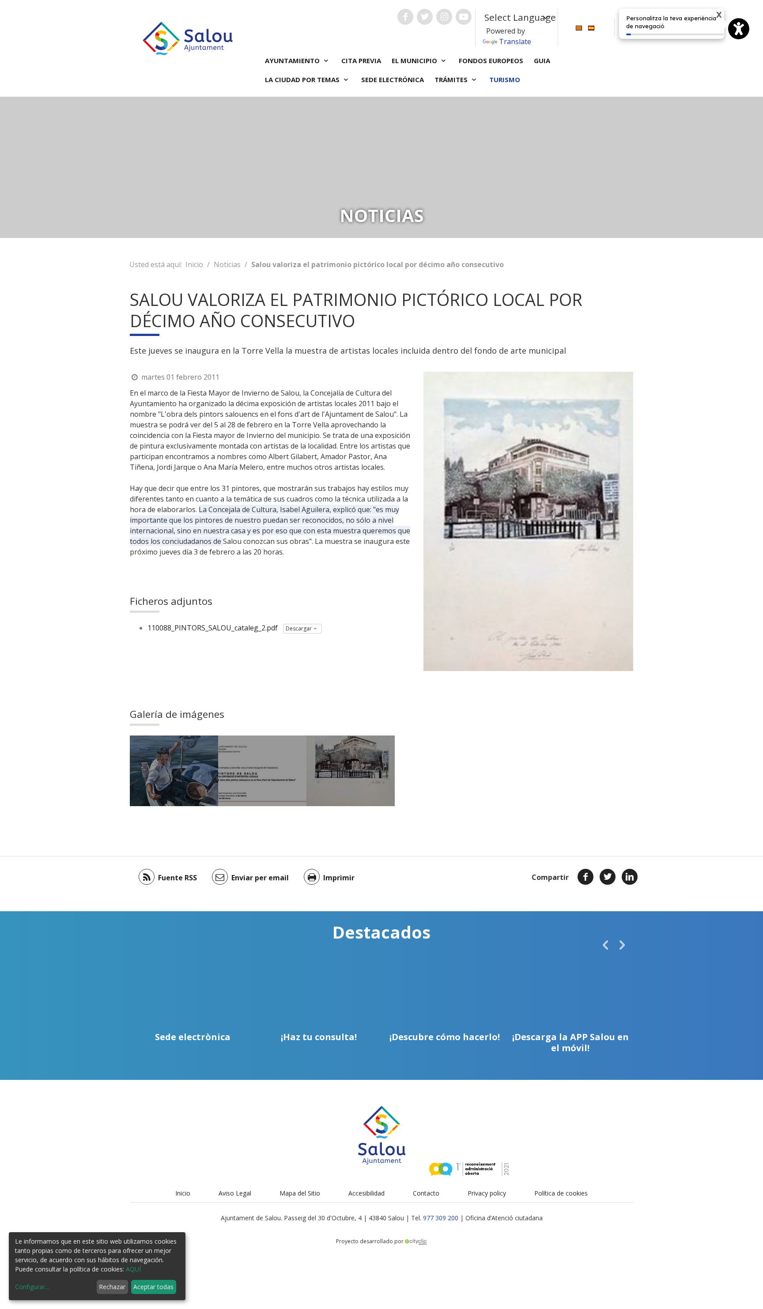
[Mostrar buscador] (626, 28)
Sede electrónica (392, 79)
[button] (605, 945)
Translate (515, 41)
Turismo (504, 79)
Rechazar (112, 1287)
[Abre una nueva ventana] (405, 17)
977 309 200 (440, 1218)
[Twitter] (608, 877)
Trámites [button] (451, 79)
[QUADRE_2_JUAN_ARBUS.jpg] (350, 771)
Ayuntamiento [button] (293, 60)
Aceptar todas (153, 1287)
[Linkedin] (630, 877)
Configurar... (32, 1287)
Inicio (194, 264)
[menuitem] (579, 27)
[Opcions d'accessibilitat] (739, 29)
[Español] (591, 27)
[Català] (579, 27)
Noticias (227, 264)
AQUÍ (133, 1269)
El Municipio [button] (415, 60)
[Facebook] (585, 877)
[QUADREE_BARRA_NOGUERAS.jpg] (174, 771)
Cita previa (361, 60)
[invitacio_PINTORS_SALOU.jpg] (262, 771)
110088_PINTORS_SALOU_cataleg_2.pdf (212, 628)
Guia (542, 60)
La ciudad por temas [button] (303, 79)
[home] (188, 37)
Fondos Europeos (491, 60)
